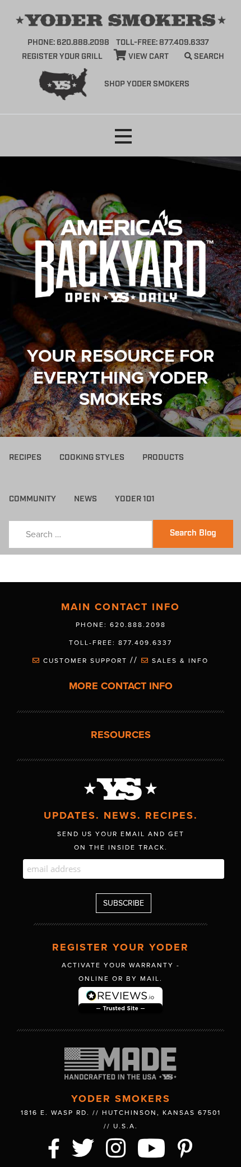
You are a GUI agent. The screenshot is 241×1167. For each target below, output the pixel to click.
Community (32, 498)
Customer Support (85, 661)
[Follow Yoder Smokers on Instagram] (116, 1147)
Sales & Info (178, 661)
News (85, 498)
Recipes (25, 457)
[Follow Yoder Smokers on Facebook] (54, 1147)
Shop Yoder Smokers (146, 84)
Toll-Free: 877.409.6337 (120, 643)
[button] (123, 136)
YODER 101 (135, 498)
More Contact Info (121, 686)
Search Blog (193, 533)
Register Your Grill (62, 57)
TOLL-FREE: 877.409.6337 (162, 43)
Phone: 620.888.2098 (68, 43)
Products (163, 457)
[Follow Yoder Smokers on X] (83, 1147)
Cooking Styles (91, 457)
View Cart (148, 57)
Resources (121, 735)
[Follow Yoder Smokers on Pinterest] (185, 1147)
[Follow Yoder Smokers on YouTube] (152, 1147)
